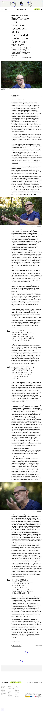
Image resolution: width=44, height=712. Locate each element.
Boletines (9, 689)
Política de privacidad (17, 692)
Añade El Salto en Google (27, 57)
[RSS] (41, 682)
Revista (9, 694)
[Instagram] (29, 682)
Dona (19, 682)
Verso (12, 118)
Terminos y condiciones (17, 696)
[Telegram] (27, 682)
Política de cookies (17, 694)
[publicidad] (21, 4)
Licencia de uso (17, 685)
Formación (17, 687)
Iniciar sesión (41, 9)
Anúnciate (10, 695)
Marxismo (21, 15)
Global (2, 687)
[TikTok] (37, 682)
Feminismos (3, 696)
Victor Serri (3, 89)
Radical (2, 689)
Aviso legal (17, 690)
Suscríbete (37, 9)
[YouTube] (36, 682)
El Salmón (3, 686)
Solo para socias (11, 688)
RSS (15, 689)
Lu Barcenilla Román (15, 95)
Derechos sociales (9, 687)
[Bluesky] (31, 682)
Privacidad (10, 696)
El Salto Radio (3, 691)
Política (2, 685)
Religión (17, 15)
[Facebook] (34, 682)
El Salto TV (3, 690)
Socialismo (26, 15)
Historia (13, 15)
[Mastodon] (39, 682)
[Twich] (32, 682)
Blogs (2, 694)
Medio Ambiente (11, 685)
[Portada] (21, 9)
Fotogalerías (3, 693)
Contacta (9, 692)
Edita (16, 686)
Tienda (9, 691)
